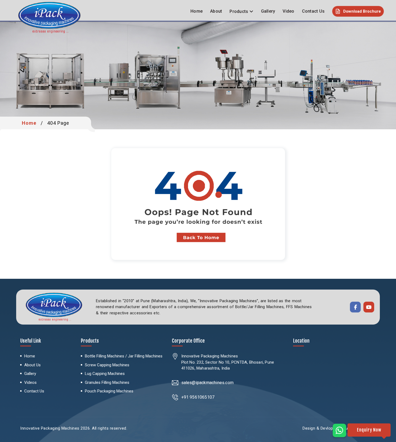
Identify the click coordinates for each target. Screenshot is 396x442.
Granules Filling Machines (107, 382)
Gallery (268, 11)
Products (239, 11)
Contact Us (313, 11)
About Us (32, 365)
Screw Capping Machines (107, 365)
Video (288, 11)
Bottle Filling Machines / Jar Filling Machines (123, 356)
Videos (30, 382)
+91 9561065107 (198, 397)
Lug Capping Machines (105, 373)
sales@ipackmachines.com (207, 382)
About (216, 11)
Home (196, 11)
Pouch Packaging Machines (109, 391)
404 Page (58, 123)
